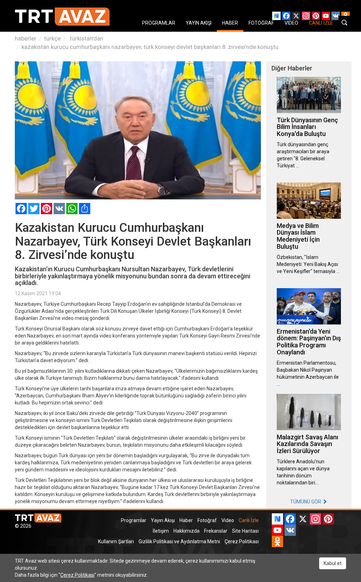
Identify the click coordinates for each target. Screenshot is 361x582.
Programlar (133, 520)
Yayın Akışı (163, 520)
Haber (186, 520)
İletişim (161, 531)
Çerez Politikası (242, 541)
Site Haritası (245, 531)
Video (227, 520)
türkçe (52, 38)
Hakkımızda (186, 531)
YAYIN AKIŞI (199, 23)
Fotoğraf (207, 520)
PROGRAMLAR (158, 23)
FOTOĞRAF (261, 23)
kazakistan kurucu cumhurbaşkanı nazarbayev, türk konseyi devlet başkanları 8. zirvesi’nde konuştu (150, 46)
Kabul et (333, 563)
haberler (25, 38)
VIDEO (291, 23)
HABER (230, 23)
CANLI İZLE (321, 23)
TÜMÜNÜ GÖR (306, 501)
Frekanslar (215, 531)
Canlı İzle (249, 520)
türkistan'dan (85, 38)
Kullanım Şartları (116, 541)
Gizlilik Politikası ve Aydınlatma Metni (179, 541)
